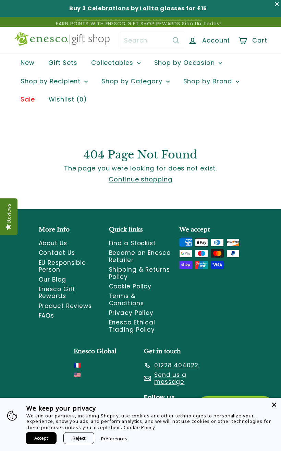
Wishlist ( (66, 99)
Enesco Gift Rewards (57, 292)
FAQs (46, 315)
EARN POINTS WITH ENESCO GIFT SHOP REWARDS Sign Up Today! (138, 22)
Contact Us (57, 253)
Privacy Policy (131, 313)
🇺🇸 (77, 375)
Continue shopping (140, 179)
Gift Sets (62, 62)
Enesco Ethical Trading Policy (132, 325)
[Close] (274, 404)
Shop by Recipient (52, 81)
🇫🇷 (77, 365)
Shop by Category (132, 81)
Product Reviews (65, 306)
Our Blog (52, 279)
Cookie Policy (130, 286)
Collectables (113, 62)
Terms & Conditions (126, 299)
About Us (53, 243)
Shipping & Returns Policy (139, 273)
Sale (28, 99)
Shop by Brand (208, 81)
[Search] (176, 40)
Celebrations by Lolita (123, 8)
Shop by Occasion (185, 62)
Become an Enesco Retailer (140, 256)
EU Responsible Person (62, 266)
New (28, 62)
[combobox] (152, 40)
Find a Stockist (132, 243)
